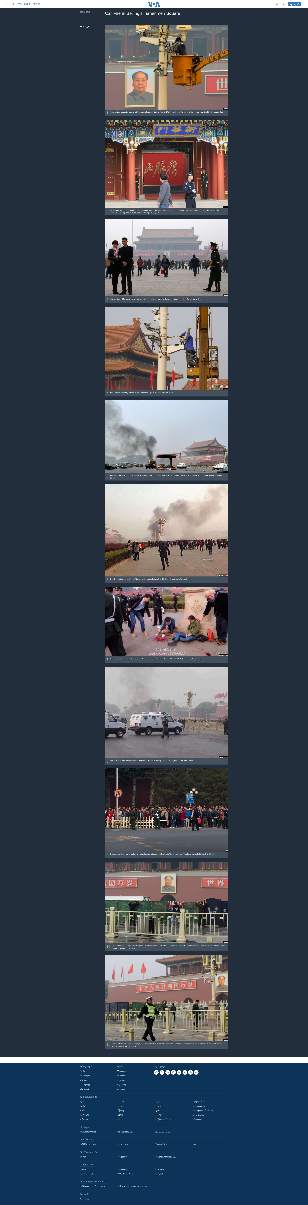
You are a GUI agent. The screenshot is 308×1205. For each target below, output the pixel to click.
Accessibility (159, 1169)
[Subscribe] (196, 1072)
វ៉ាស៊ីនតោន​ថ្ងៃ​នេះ (85, 1076)
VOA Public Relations (88, 1174)
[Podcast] (190, 1072)
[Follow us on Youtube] (167, 1072)
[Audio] (276, 4)
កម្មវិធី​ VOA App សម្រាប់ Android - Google (132, 1186)
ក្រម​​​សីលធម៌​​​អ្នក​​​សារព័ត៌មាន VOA (165, 1157)
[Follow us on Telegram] (179, 1072)
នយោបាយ (120, 1102)
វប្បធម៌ (157, 1110)
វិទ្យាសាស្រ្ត (158, 1106)
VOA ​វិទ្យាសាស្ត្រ (85, 1085)
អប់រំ (118, 1119)
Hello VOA (121, 1080)
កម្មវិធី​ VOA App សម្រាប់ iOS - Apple (92, 1186)
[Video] (284, 4)
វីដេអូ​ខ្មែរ (82, 1071)
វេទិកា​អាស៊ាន (121, 1089)
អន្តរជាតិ (82, 1106)
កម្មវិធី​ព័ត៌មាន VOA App (88, 1144)
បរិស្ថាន (157, 1102)
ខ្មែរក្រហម (158, 1115)
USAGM (83, 1169)
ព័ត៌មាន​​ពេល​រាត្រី (122, 1076)
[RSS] (185, 1072)
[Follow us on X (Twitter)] (162, 1072)
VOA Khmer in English (29, 4)
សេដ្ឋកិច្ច (120, 1106)
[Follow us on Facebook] (156, 1072)
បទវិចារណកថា (197, 1119)
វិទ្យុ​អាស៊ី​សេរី (159, 1174)
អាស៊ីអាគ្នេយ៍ (84, 1119)
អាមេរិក (82, 1110)
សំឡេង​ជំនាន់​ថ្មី (121, 1085)
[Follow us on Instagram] (173, 1072)
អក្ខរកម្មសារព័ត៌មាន (198, 1102)
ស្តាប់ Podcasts (122, 1144)
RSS (194, 1144)
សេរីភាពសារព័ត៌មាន (198, 1106)
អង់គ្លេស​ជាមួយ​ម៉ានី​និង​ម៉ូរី (88, 1132)
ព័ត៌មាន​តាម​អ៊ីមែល (161, 1144)
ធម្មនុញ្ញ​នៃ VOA (122, 1157)
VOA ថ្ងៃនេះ (83, 1080)
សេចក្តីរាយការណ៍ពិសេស (163, 1119)
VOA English (122, 1169)
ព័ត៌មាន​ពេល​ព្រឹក (122, 1071)
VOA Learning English (163, 1132)
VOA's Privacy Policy (125, 1174)
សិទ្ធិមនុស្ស (120, 1110)
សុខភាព (120, 1115)
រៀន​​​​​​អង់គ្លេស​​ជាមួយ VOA (125, 1132)
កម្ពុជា (82, 1102)
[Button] (84, 27)
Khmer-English (198, 1115)
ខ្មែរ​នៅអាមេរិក (84, 1115)
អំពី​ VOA (83, 1157)
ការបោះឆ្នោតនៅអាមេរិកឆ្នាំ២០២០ (202, 1110)
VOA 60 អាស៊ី (84, 1089)
